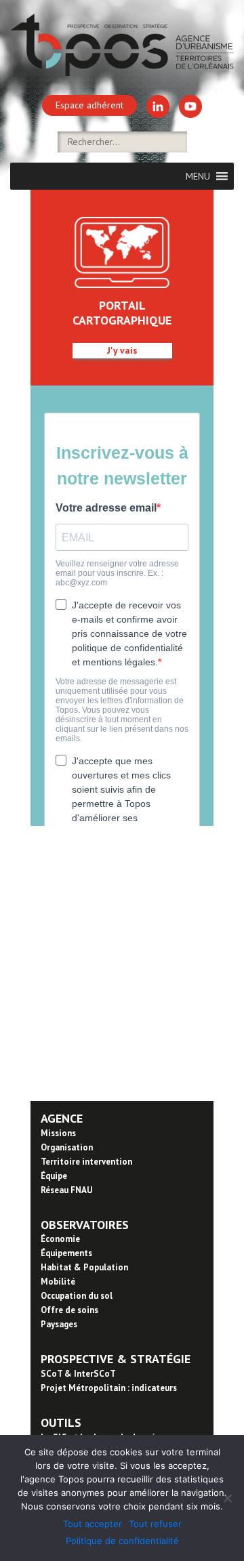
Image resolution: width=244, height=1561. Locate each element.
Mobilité (58, 1281)
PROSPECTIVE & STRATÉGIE (115, 1359)
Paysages (59, 1324)
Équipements (66, 1253)
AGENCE (62, 1118)
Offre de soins (69, 1310)
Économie (60, 1239)
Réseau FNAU (66, 1190)
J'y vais (122, 350)
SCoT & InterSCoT (78, 1373)
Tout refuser (155, 1523)
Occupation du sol (77, 1296)
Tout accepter (92, 1523)
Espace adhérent (89, 105)
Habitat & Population (84, 1267)
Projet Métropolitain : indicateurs (109, 1388)
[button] (198, 176)
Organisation (67, 1147)
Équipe (54, 1176)
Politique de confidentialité (122, 1540)
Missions (58, 1133)
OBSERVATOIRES (85, 1224)
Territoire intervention (86, 1161)
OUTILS (61, 1422)
